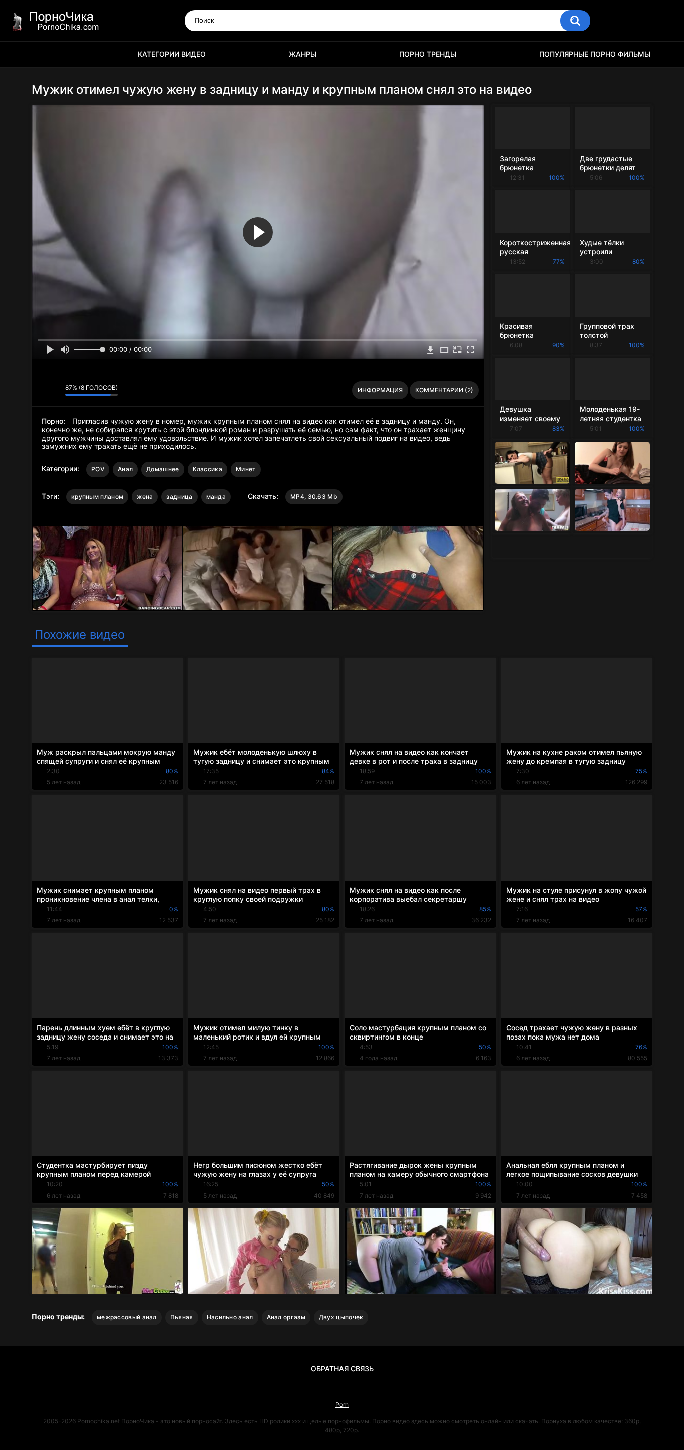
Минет (246, 469)
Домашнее (162, 469)
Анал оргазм (286, 1317)
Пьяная (181, 1317)
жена (145, 496)
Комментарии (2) (444, 390)
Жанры (302, 54)
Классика (207, 469)
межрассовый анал (127, 1317)
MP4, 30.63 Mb (313, 496)
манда (216, 496)
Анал (125, 469)
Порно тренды (427, 54)
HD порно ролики (44, 54)
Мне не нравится (55, 390)
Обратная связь (342, 1368)
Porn (342, 1404)
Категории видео (172, 54)
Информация (380, 390)
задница (179, 496)
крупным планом (97, 496)
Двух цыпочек (341, 1317)
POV (97, 469)
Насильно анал (230, 1317)
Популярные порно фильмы (594, 54)
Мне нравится (42, 390)
